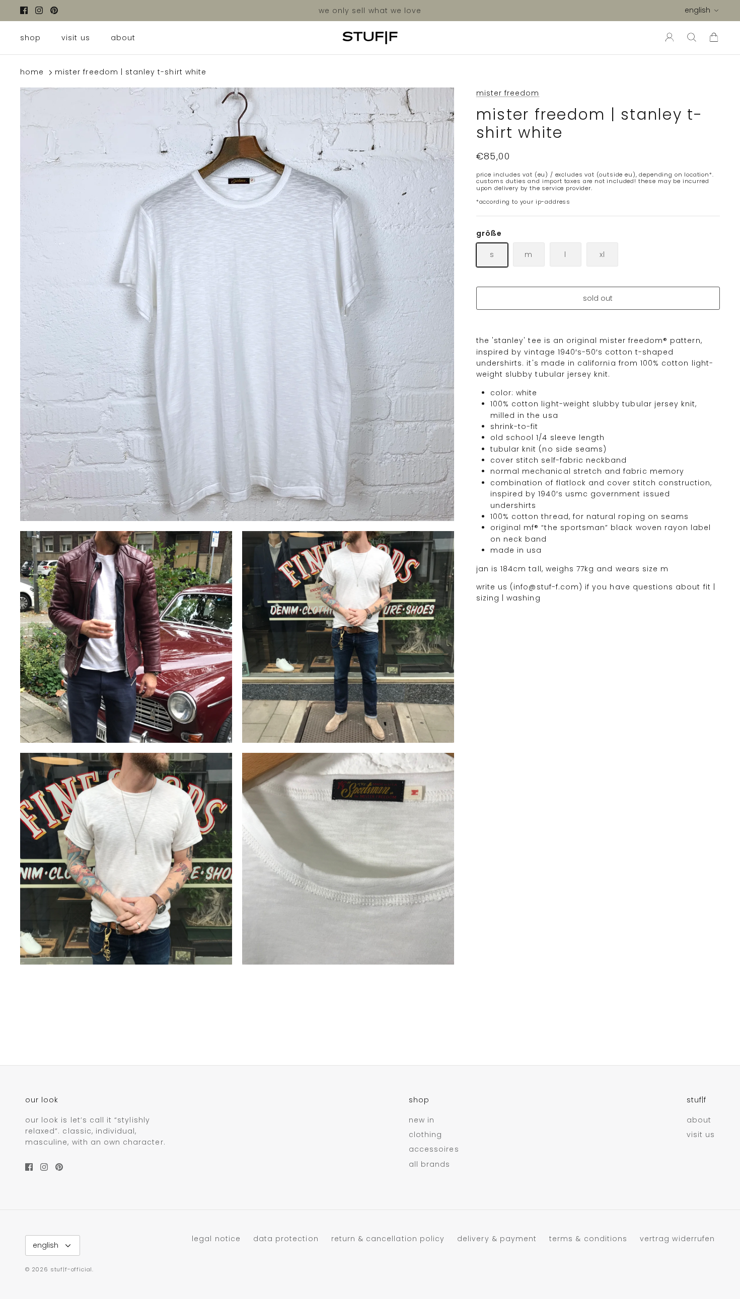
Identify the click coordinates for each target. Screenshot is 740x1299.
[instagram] (39, 10)
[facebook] (24, 10)
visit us (75, 38)
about (123, 38)
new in (421, 1120)
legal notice (216, 1239)
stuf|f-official (71, 1269)
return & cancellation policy (388, 1239)
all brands (430, 1164)
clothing (425, 1135)
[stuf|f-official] (370, 37)
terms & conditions (588, 1239)
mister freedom (508, 93)
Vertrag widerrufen (677, 1239)
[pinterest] (54, 10)
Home (32, 72)
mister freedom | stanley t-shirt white (130, 72)
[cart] (714, 37)
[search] (692, 37)
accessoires (434, 1149)
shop (30, 38)
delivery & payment (497, 1239)
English (697, 10)
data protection (286, 1239)
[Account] (667, 38)
